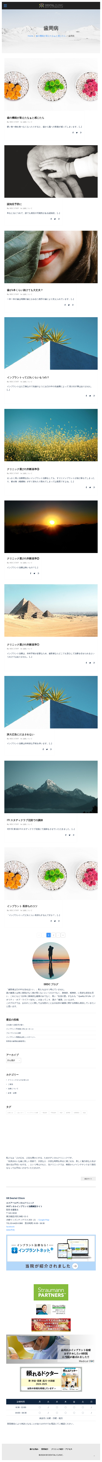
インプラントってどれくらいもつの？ (28, 377)
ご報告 (10, 1084)
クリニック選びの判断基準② (23, 558)
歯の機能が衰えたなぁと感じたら (51, 36)
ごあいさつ (20, 1112)
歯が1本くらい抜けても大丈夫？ (25, 290)
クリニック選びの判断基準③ (23, 469)
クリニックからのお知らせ (18, 1080)
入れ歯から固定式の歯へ (15, 1025)
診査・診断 (12, 1093)
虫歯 (84, 1112)
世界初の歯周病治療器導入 (16, 1041)
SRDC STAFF (14, 122)
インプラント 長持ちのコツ (22, 906)
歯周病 (68, 1112)
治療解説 (76, 1112)
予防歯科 (53, 1112)
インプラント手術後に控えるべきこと (20, 1029)
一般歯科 (44, 1112)
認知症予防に (14, 204)
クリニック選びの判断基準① (23, 644)
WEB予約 (10, 1230)
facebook (10, 1226)
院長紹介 (44, 1449)
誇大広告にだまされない (20, 734)
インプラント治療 (32, 1112)
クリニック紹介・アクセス (61, 1449)
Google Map (43, 1219)
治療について (27, 122)
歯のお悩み (34, 1449)
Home (30, 36)
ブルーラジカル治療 (13, 1033)
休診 (61, 1112)
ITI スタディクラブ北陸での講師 (25, 820)
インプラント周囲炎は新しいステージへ (20, 1037)
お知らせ (10, 1112)
